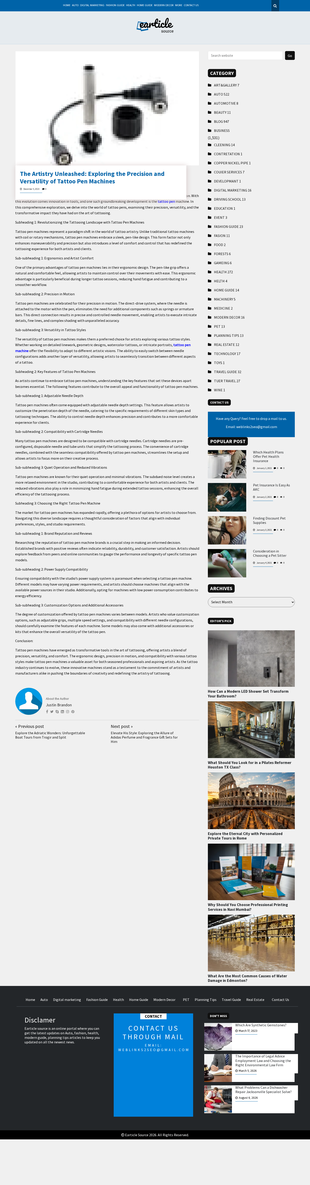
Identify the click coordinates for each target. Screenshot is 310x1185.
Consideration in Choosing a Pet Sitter (269, 553)
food (220, 244)
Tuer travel (227, 381)
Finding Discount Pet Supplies (269, 520)
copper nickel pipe (232, 163)
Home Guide (145, 5)
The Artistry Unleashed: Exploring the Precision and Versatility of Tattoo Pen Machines (92, 177)
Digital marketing (92, 5)
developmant (227, 181)
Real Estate (226, 344)
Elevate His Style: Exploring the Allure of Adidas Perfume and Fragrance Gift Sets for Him (144, 737)
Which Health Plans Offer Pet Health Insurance (268, 456)
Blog (221, 121)
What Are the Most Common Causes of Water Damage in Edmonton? (247, 978)
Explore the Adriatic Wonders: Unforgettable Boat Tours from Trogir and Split (50, 735)
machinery (225, 299)
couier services (229, 172)
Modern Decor (164, 5)
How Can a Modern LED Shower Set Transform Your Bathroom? (248, 693)
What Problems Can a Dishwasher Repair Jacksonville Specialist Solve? (263, 1089)
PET (219, 326)
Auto (75, 5)
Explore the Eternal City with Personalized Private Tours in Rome (245, 836)
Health (130, 5)
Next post (122, 726)
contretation (228, 154)
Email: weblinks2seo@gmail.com (251, 426)
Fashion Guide (115, 5)
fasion (222, 235)
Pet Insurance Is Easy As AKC (271, 487)
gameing (223, 263)
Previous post (29, 726)
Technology (227, 353)
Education (224, 208)
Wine (219, 390)
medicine (223, 308)
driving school (230, 199)
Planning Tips (229, 335)
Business (222, 130)
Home (66, 5)
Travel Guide (227, 372)
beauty (222, 112)
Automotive (226, 103)
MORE (178, 5)
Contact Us (191, 5)
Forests (222, 253)
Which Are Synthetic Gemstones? (260, 1025)
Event (220, 217)
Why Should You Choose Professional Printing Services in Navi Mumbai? (248, 907)
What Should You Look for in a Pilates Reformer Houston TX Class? (249, 765)
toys (219, 362)
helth (220, 281)
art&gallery (226, 85)
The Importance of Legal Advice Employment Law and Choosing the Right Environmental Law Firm (263, 1060)
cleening (224, 145)
